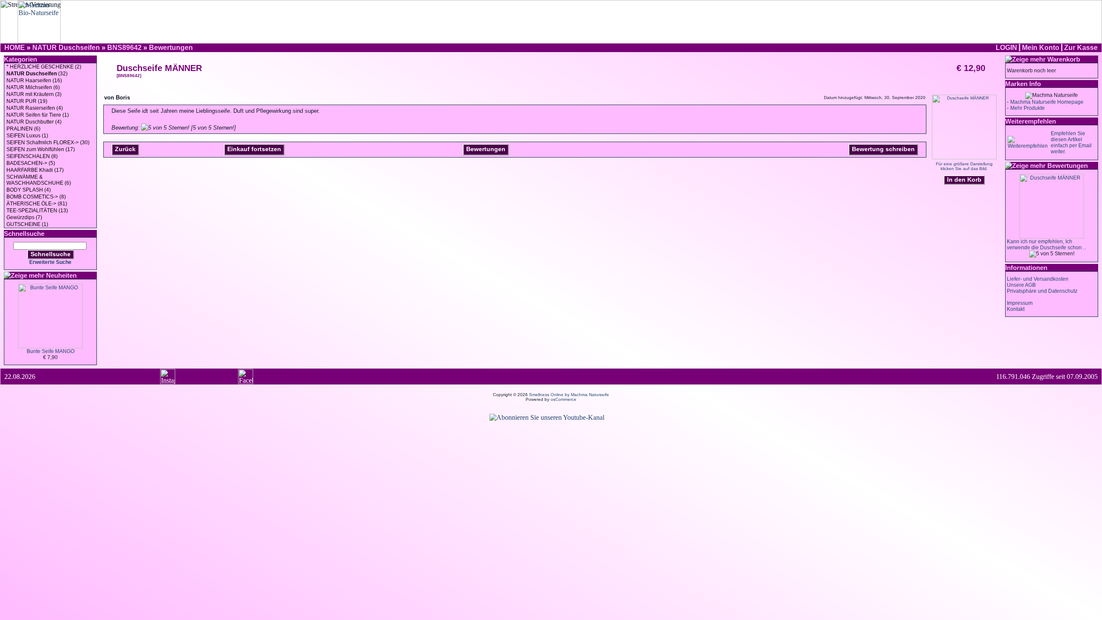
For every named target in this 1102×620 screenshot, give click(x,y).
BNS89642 (124, 47)
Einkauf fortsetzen (254, 149)
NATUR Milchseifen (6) (33, 87)
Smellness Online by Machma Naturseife (569, 394)
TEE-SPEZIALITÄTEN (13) (37, 211)
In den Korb (964, 179)
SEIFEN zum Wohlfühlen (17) (40, 149)
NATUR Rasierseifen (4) (34, 108)
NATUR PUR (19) (26, 101)
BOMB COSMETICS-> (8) (36, 197)
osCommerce (563, 399)
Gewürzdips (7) (24, 217)
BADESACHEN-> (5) (30, 163)
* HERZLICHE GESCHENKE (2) (43, 67)
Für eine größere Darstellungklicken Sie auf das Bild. (964, 166)
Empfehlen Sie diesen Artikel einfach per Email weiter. (1071, 142)
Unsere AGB (1021, 285)
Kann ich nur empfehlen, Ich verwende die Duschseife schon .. (1046, 245)
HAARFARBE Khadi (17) (35, 170)
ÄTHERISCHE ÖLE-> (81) (36, 204)
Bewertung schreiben (883, 149)
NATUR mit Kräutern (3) (34, 94)
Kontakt (1016, 309)
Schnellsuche (51, 254)
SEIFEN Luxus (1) (27, 136)
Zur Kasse (1080, 47)
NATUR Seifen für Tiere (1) (37, 115)
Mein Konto (1040, 47)
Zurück (125, 149)
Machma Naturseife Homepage (1046, 102)
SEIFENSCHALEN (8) (32, 156)
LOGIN (1006, 47)
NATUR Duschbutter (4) (34, 122)
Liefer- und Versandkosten (1037, 279)
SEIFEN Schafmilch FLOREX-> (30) (48, 143)
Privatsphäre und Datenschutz (1042, 291)
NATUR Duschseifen (66, 47)
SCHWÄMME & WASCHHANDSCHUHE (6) (38, 180)
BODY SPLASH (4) (28, 190)
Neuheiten (61, 275)
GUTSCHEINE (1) (27, 224)
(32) (37, 74)
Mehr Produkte (1027, 108)
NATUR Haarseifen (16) (34, 81)
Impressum (1020, 303)
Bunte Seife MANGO (50, 351)
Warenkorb (1064, 59)
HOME (14, 47)
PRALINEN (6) (23, 129)
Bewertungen (171, 47)
